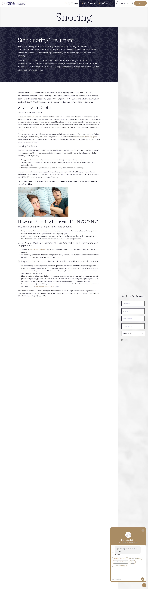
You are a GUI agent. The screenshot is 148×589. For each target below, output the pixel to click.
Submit (124, 340)
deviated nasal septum (37, 249)
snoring (32, 117)
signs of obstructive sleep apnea (85, 137)
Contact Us (125, 3)
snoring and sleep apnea (44, 286)
